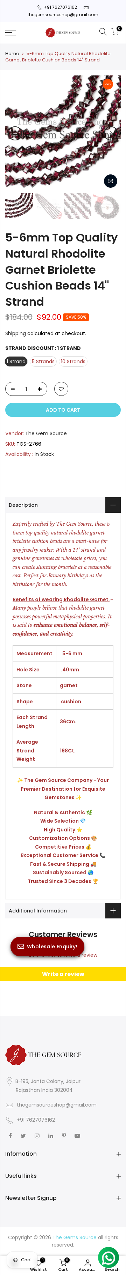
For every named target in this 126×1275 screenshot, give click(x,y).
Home (12, 54)
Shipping (15, 333)
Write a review (63, 974)
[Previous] (15, 133)
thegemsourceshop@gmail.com (63, 15)
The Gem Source (46, 433)
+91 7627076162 (60, 7)
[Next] (111, 133)
